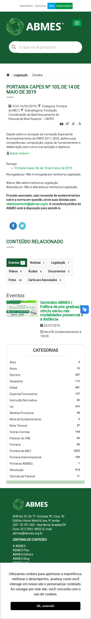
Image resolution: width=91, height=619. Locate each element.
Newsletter (26, 5)
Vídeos (15, 271)
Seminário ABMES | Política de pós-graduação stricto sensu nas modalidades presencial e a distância (62, 310)
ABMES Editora (23, 554)
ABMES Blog (21, 558)
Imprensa (40, 5)
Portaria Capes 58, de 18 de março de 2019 (43, 168)
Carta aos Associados (44, 280)
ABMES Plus (21, 550)
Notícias (37, 262)
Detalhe (37, 75)
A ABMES (19, 546)
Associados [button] (64, 5)
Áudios (35, 271)
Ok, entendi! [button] (45, 606)
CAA (51, 5)
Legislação (21, 75)
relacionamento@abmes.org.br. (27, 204)
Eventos (16, 262)
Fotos (15, 280)
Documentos (58, 271)
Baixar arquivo (19, 153)
